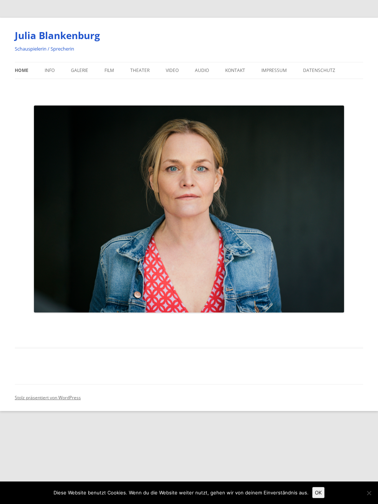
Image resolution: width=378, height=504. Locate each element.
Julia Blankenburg (57, 35)
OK (318, 493)
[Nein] (368, 493)
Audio (202, 70)
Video (172, 70)
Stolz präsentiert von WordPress (48, 397)
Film (109, 70)
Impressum (274, 70)
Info (50, 70)
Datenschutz (319, 70)
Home (21, 70)
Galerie (79, 70)
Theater (140, 70)
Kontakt (235, 70)
